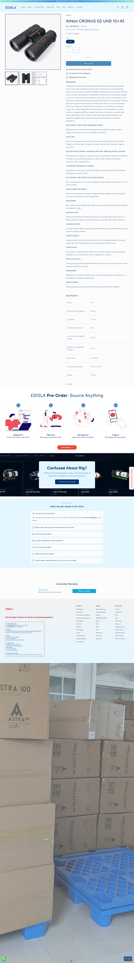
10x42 (71, 42)
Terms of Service (120, 638)
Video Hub (118, 621)
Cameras (79, 624)
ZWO (97, 627)
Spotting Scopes (81, 638)
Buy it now (88, 63)
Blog (116, 618)
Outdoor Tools (80, 635)
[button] (30, 7)
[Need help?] (3, 959)
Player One (99, 632)
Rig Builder (118, 612)
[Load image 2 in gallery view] (25, 78)
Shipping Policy (119, 627)
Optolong (98, 638)
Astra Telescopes (101, 612)
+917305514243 (10, 625)
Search (117, 609)
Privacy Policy (119, 635)
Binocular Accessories (82, 618)
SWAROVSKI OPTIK (101, 618)
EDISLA (98, 615)
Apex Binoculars (100, 609)
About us (118, 624)
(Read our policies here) (92, 29)
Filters (78, 632)
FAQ (116, 615)
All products (80, 641)
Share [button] (70, 384)
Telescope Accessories (83, 615)
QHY (97, 630)
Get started (65, 447)
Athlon (98, 621)
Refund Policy (119, 630)
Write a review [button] (84, 591)
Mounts (78, 627)
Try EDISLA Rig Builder (67, 482)
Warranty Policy (119, 632)
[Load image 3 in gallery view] (40, 78)
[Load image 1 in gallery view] (11, 78)
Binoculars (79, 612)
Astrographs (80, 621)
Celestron (99, 635)
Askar (97, 624)
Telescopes (79, 609)
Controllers (79, 630)
